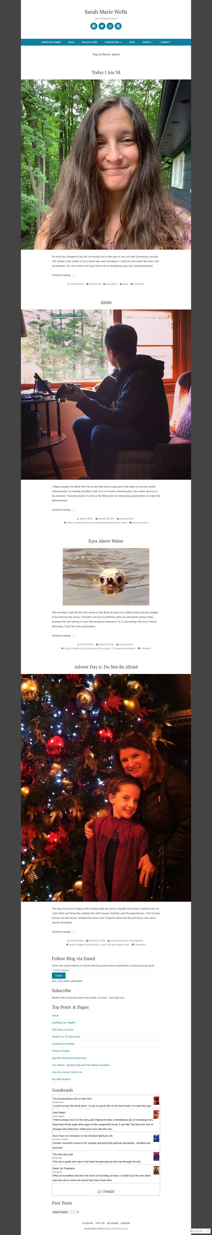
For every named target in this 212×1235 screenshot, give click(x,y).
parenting (108, 522)
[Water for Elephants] (156, 1170)
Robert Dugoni (59, 1102)
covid (108, 284)
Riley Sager (58, 1158)
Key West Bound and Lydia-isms (69, 1058)
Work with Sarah (51, 42)
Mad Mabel (59, 1112)
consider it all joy (79, 648)
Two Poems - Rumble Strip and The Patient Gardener (81, 1065)
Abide (106, 302)
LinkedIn (125, 1223)
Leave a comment (140, 523)
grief (104, 944)
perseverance (129, 648)
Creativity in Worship (63, 1043)
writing (124, 522)
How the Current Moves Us (67, 1072)
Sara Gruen (58, 1172)
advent (113, 940)
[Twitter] (102, 26)
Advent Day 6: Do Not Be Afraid (106, 667)
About (55, 1015)
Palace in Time (89, 42)
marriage (99, 522)
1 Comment (145, 648)
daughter (80, 944)
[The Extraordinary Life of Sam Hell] (156, 1100)
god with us (98, 648)
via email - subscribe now (110, 997)
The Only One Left (63, 1154)
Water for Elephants (64, 1168)
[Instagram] (110, 26)
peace (114, 284)
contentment (80, 522)
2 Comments (139, 284)
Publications (112, 42)
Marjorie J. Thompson (61, 1139)
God (90, 648)
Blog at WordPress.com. (116, 1228)
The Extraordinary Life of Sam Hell (72, 1098)
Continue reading (61, 275)
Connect (165, 42)
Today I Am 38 (106, 72)
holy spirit (111, 944)
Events (147, 42)
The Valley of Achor (62, 1029)
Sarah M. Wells (77, 284)
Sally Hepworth (59, 1116)
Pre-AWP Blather (61, 1079)
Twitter (100, 1223)
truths (126, 944)
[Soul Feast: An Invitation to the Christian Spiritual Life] (156, 1137)
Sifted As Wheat (61, 1050)
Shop (132, 42)
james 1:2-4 (109, 648)
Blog (71, 42)
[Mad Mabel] (156, 1114)
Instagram (112, 1223)
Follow (58, 975)
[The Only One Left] (156, 1156)
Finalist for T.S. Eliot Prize (66, 1036)
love (92, 522)
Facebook (87, 1223)
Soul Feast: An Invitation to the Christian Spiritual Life (82, 1135)
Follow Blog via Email (73, 958)
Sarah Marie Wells (106, 11)
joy (88, 522)
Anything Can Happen (63, 1022)
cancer (70, 522)
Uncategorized (126, 518)
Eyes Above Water (106, 541)
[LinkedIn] (118, 26)
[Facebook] (93, 26)
